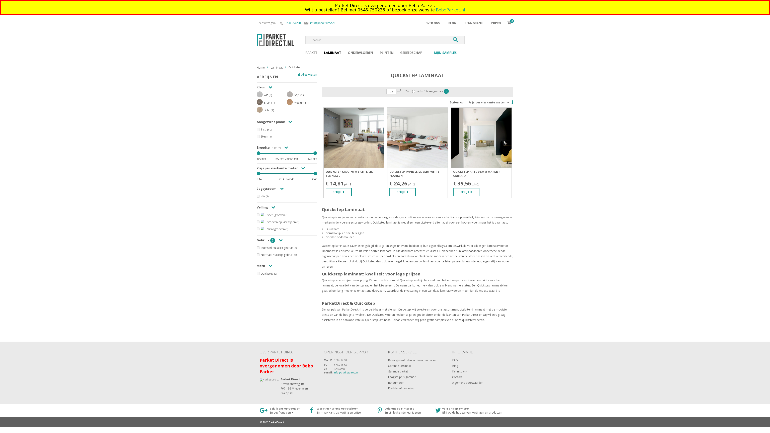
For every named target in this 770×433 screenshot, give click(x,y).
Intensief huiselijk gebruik (277, 248)
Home (261, 67)
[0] (509, 22)
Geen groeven (276, 215)
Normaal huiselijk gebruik (277, 255)
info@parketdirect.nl (346, 372)
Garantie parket (398, 371)
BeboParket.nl (450, 10)
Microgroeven (276, 229)
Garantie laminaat (399, 366)
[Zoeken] (455, 40)
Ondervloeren (360, 53)
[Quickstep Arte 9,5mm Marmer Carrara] (481, 138)
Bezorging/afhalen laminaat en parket (412, 360)
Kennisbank (474, 23)
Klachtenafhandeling (401, 388)
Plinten (387, 53)
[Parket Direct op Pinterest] (403, 410)
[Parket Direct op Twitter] (469, 410)
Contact (457, 377)
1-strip (265, 129)
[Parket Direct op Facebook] (340, 410)
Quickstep (267, 273)
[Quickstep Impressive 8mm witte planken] (417, 138)
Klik (263, 196)
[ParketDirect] (275, 37)
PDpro (496, 23)
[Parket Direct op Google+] (281, 410)
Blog (452, 23)
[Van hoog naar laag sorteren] (512, 102)
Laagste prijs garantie (402, 377)
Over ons (433, 23)
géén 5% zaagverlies (429, 91)
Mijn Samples (445, 53)
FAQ (455, 360)
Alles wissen (309, 74)
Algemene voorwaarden (467, 382)
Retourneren (396, 382)
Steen (264, 136)
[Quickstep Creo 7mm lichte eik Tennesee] (354, 138)
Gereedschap (411, 53)
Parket (311, 53)
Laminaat (332, 53)
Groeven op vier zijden (281, 222)
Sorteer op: (457, 102)
